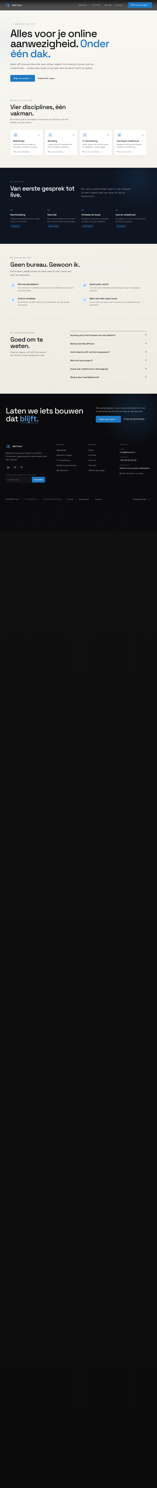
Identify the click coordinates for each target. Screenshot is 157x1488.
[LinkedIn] (8, 467)
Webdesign (61, 450)
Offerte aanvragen (97, 470)
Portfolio (96, 5)
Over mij (92, 460)
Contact (119, 5)
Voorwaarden (84, 499)
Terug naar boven (139, 499)
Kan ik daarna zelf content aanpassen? (90, 352)
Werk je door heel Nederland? (84, 377)
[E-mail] (21, 467)
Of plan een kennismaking (134, 419)
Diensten (83, 5)
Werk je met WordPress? (82, 343)
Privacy (70, 499)
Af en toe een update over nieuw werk (21, 475)
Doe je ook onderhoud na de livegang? (89, 368)
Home (91, 450)
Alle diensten (62, 470)
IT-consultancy (63, 460)
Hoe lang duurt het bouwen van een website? (93, 335)
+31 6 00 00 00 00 (128, 460)
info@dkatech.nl (127, 452)
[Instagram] (15, 467)
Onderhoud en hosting (66, 465)
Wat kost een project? (81, 360)
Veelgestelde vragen (46, 78)
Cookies (98, 499)
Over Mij (107, 5)
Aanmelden (38, 480)
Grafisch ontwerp (64, 455)
